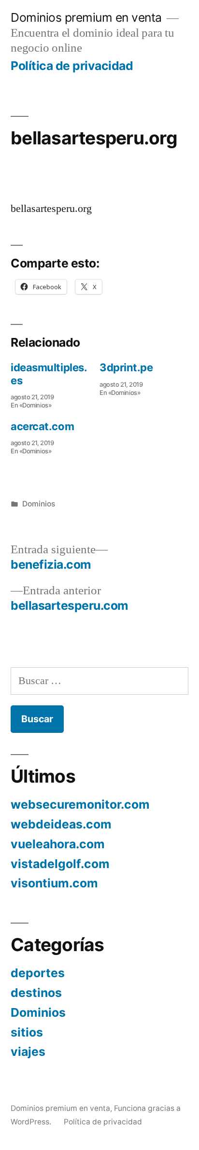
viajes (28, 1051)
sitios (27, 1032)
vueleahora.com (58, 844)
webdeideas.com (61, 824)
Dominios (38, 503)
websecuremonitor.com (80, 804)
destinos (36, 992)
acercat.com (42, 426)
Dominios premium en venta (86, 17)
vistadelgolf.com (60, 863)
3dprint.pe (126, 367)
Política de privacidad (72, 65)
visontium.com (54, 883)
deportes (38, 973)
